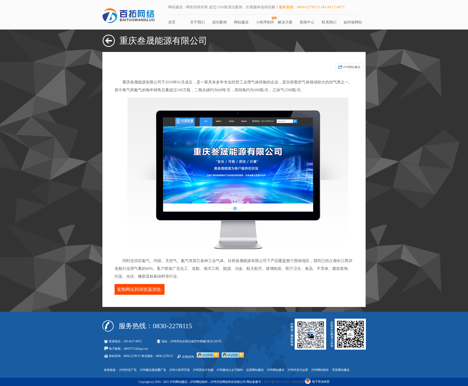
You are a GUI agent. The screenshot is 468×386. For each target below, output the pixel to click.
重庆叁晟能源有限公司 (163, 41)
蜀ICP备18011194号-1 (278, 382)
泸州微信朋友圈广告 (153, 370)
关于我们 (197, 22)
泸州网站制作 (320, 370)
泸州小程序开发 (179, 370)
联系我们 (329, 22)
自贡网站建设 (255, 370)
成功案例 (219, 22)
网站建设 (241, 22)
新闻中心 (307, 22)
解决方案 (285, 22)
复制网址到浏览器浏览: (139, 289)
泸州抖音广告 (128, 370)
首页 (172, 22)
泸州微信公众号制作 (230, 370)
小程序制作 (265, 22)
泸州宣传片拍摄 (203, 370)
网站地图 (298, 382)
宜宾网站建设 (341, 370)
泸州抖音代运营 (298, 370)
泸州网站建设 (352, 67)
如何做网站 (353, 22)
